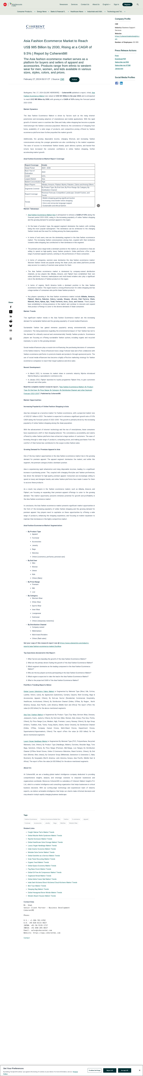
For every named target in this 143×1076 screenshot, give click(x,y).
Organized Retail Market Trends (39, 876)
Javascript (119, 69)
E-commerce (76, 819)
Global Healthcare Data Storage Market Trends (45, 842)
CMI (62, 79)
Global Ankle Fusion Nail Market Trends (42, 879)
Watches (63, 823)
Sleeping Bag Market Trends (38, 889)
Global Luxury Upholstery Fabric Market (39, 691)
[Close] (139, 1070)
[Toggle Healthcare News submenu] (85, 12)
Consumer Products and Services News (25, 12)
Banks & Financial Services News (58, 12)
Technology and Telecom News (115, 12)
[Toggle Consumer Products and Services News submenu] (35, 12)
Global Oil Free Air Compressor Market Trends (44, 872)
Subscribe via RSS (122, 62)
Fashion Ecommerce (31, 819)
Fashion (66, 819)
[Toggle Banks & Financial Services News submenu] (68, 12)
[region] (71, 1070)
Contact (27, 938)
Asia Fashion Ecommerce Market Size (42, 215)
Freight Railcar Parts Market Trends (41, 832)
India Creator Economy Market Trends (42, 849)
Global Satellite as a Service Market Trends (44, 856)
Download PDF (120, 59)
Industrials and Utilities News (95, 12)
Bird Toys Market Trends (37, 886)
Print (117, 56)
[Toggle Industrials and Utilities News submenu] (105, 12)
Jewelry (47, 823)
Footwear (27, 823)
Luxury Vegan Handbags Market (36, 741)
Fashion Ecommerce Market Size (50, 819)
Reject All (110, 1070)
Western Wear (73, 823)
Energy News (42, 12)
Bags (55, 823)
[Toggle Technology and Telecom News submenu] (125, 12)
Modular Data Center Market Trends (41, 852)
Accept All (124, 1070)
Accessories (38, 823)
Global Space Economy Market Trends (42, 866)
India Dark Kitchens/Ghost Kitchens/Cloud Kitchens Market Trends (52, 882)
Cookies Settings (94, 1070)
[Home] (12, 4)
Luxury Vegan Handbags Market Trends (42, 846)
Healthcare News (76, 12)
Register (127, 4)
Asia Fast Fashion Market (33, 715)
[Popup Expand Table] (98, 205)
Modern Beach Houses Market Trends (42, 896)
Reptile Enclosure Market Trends (40, 839)
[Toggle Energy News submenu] (49, 12)
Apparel (86, 819)
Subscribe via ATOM (122, 65)
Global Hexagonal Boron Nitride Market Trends (45, 893)
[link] (64, 4)
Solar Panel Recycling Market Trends (41, 859)
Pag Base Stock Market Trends (39, 869)
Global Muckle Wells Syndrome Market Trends (45, 836)
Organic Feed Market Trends (38, 862)
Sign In (116, 4)
